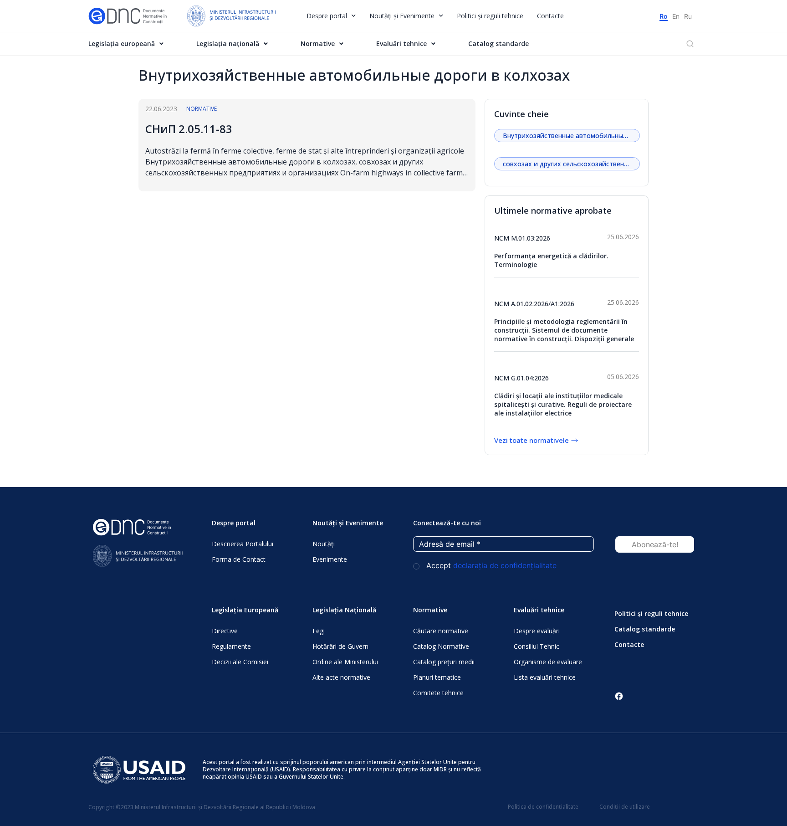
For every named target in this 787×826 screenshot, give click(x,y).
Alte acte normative (341, 677)
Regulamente (231, 646)
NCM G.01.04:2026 (521, 378)
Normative (201, 109)
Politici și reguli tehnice (490, 15)
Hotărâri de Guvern (340, 646)
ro (663, 16)
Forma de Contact (239, 559)
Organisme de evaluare (548, 661)
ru (688, 16)
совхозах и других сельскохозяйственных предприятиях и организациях (571, 163)
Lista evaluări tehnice (545, 677)
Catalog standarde (498, 43)
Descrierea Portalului (242, 543)
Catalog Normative (441, 646)
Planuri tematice (437, 677)
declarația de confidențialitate (505, 565)
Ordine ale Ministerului (345, 661)
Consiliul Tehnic (536, 646)
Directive (225, 630)
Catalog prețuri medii (444, 661)
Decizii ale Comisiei (240, 661)
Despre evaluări (537, 630)
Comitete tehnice (438, 692)
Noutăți (323, 543)
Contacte (550, 15)
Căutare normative (440, 630)
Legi (318, 630)
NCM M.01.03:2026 (522, 238)
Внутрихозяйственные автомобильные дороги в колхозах (571, 135)
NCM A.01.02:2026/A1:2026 (534, 303)
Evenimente (329, 559)
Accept (490, 565)
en (676, 16)
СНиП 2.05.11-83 (188, 128)
